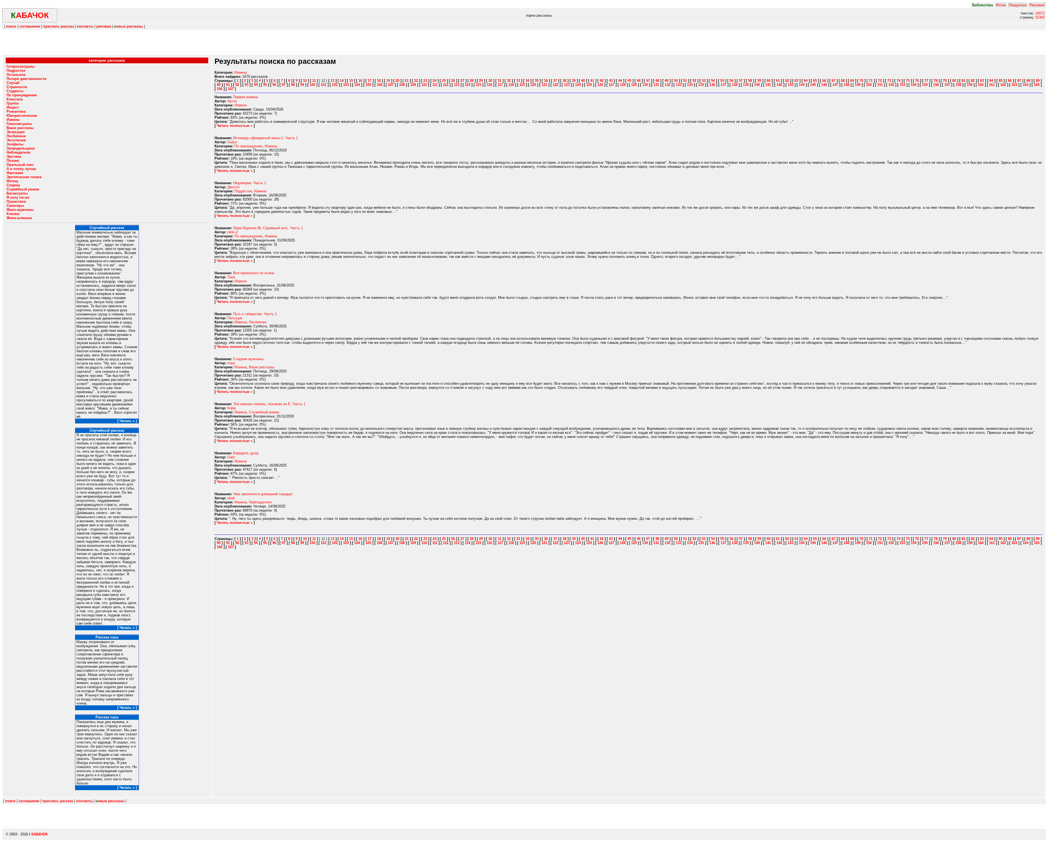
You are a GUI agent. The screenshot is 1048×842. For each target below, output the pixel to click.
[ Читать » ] (127, 421)
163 (1014, 85)
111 (434, 85)
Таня (231, 277)
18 (379, 81)
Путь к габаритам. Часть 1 (255, 314)
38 (564, 81)
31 (499, 81)
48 (657, 81)
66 (824, 81)
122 (555, 85)
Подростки (243, 191)
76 (917, 81)
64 (806, 81)
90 (219, 85)
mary (231, 363)
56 (731, 81)
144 (802, 85)
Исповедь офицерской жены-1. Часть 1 (265, 138)
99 (302, 85)
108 (402, 85)
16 (360, 81)
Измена (240, 72)
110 (424, 85)
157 (947, 85)
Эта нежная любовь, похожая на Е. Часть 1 (269, 404)
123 (567, 85)
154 (913, 85)
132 (667, 85)
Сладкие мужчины (248, 359)
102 (335, 85)
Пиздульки (1017, 5)
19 (388, 81)
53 (703, 81)
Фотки (1001, 5)
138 (734, 85)
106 (379, 85)
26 (453, 81)
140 (757, 85)
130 (645, 85)
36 (546, 81)
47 (648, 81)
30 (490, 81)
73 (889, 81)
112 (445, 85)
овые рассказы (128, 26)
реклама (103, 26)
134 (690, 85)
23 (425, 81)
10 (305, 81)
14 (342, 81)
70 (861, 81)
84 (991, 81)
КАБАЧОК (39, 834)
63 (796, 81)
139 (746, 85)
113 (456, 85)
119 (522, 85)
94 (256, 85)
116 (489, 85)
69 (852, 81)
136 (712, 85)
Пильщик (234, 318)
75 (908, 81)
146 (824, 85)
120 (533, 85)
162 (1003, 85)
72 (880, 81)
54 (713, 81)
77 (926, 81)
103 (346, 85)
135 (701, 85)
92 (237, 85)
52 (694, 81)
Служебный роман (264, 412)
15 (351, 81)
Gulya (232, 142)
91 (228, 85)
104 (357, 85)
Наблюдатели (260, 502)
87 (1019, 81)
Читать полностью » (234, 126)
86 (1010, 81)
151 (880, 85)
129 (634, 85)
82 (973, 81)
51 (685, 81)
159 (969, 85)
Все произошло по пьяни (253, 273)
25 (444, 81)
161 (992, 85)
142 (779, 85)
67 (833, 81)
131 (656, 85)
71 (871, 81)
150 (869, 85)
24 (434, 81)
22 (416, 81)
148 (846, 85)
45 (629, 81)
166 (219, 89)
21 (407, 81)
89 (1038, 81)
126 (600, 85)
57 (741, 81)
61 (778, 81)
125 (589, 85)
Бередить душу (246, 453)
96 (274, 85)
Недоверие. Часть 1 (249, 183)
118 (511, 85)
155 (925, 85)
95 (265, 85)
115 (478, 85)
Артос (232, 101)
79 (945, 81)
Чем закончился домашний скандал (263, 494)
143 (790, 85)
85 (1000, 81)
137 (723, 85)
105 (368, 85)
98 (293, 85)
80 (954, 81)
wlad (230, 498)
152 (891, 85)
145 (813, 85)
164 (1025, 85)
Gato (231, 457)
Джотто (233, 187)
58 (750, 81)
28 (472, 81)
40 (583, 81)
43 (611, 81)
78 (935, 81)
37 (555, 81)
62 (787, 81)
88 (1028, 81)
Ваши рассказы (261, 367)
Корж (231, 408)
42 (601, 81)
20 (397, 81)
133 (678, 85)
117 (500, 85)
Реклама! (1037, 5)
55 (722, 81)
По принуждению (248, 146)
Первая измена (245, 97)
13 (332, 81)
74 (898, 81)
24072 (1040, 13)
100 (312, 85)
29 (481, 81)
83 (982, 81)
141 (768, 85)
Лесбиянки (257, 322)
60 (768, 81)
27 (462, 81)
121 (544, 85)
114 (467, 85)
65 (815, 81)
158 (958, 85)
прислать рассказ (58, 26)
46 (639, 81)
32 (509, 81)
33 (518, 81)
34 (527, 81)
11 (314, 81)
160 (981, 85)
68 (843, 81)
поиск (11, 26)
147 (835, 85)
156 (936, 85)
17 (369, 81)
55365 (1040, 17)
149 (858, 85)
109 (413, 85)
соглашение (29, 26)
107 (391, 85)
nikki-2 (232, 232)
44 (620, 81)
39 (574, 81)
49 (666, 81)
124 (578, 85)
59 (759, 81)
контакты (85, 26)
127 (611, 85)
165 (1037, 85)
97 (283, 85)
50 (676, 81)
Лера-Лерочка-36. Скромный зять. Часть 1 (268, 228)
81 (963, 81)
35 (536, 81)
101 (323, 85)
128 (623, 85)
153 (902, 85)
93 (246, 85)
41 (592, 81)
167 (231, 89)
